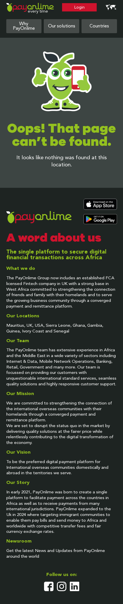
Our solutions (61, 26)
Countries (99, 26)
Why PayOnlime (24, 26)
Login (79, 7)
